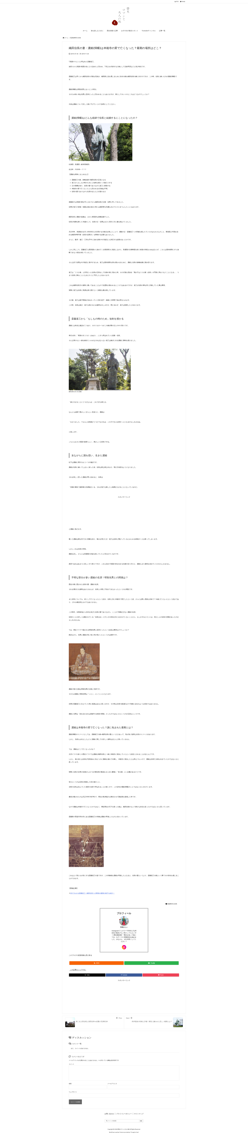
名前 (70, 1083)
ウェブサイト (73, 1092)
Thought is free (134, 1132)
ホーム (66, 37)
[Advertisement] (124, 512)
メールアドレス (112, 1083)
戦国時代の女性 (76, 37)
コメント (71, 1064)
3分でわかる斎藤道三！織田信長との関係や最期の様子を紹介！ (92, 893)
